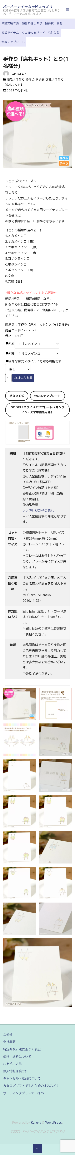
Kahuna (35, 1122)
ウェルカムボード (33, 32)
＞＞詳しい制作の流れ (38, 510)
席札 (59, 23)
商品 (10, 79)
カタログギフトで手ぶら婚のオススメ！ (31, 1085)
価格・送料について (17, 1056)
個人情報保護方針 (15, 1071)
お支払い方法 (12, 1064)
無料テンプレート (13, 42)
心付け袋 (54, 32)
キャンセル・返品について (22, 1078)
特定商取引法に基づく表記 (22, 1049)
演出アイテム (10, 32)
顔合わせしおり (32, 23)
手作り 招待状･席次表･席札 (34, 79)
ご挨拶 (7, 1034)
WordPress (53, 1122)
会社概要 (9, 1042)
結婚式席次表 (10, 23)
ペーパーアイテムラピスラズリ (28, 6)
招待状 (49, 23)
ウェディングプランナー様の (23, 1093)
